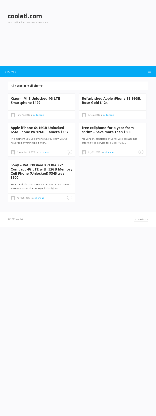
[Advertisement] (112, 36)
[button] (78, 71)
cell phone (108, 114)
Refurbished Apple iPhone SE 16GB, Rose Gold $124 (111, 100)
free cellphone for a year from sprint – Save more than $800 (108, 129)
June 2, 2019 (94, 114)
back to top (140, 219)
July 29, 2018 (94, 152)
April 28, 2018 (23, 197)
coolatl (20, 219)
